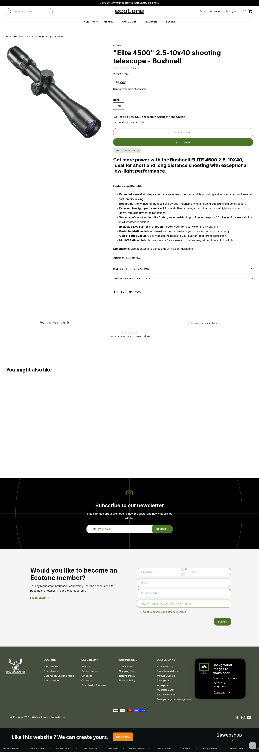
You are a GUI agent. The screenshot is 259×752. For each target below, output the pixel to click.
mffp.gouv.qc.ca (166, 675)
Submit (222, 621)
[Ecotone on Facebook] (237, 717)
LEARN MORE (38, 598)
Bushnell (117, 45)
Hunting (90, 21)
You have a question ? (131, 278)
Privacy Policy (127, 680)
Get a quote (123, 736)
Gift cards (86, 675)
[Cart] (250, 11)
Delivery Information (131, 269)
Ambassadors (51, 680)
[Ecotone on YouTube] (249, 717)
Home (8, 36)
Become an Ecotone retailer (60, 675)
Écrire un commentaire (204, 323)
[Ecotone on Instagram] (243, 717)
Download (219, 692)
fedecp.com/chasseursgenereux (173, 699)
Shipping (117, 89)
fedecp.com (163, 680)
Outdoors (129, 21)
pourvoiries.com (166, 694)
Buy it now (183, 142)
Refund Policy (127, 675)
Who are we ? (52, 666)
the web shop (58, 717)
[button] (201, 11)
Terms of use (126, 666)
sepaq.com (163, 685)
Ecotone (151, 21)
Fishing (109, 21)
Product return (89, 671)
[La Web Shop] (229, 737)
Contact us (87, 680)
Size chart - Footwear (93, 685)
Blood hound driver (168, 671)
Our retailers (51, 671)
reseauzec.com (165, 689)
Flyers (170, 21)
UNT (119, 106)
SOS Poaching (165, 666)
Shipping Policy (128, 671)
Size (116, 100)
